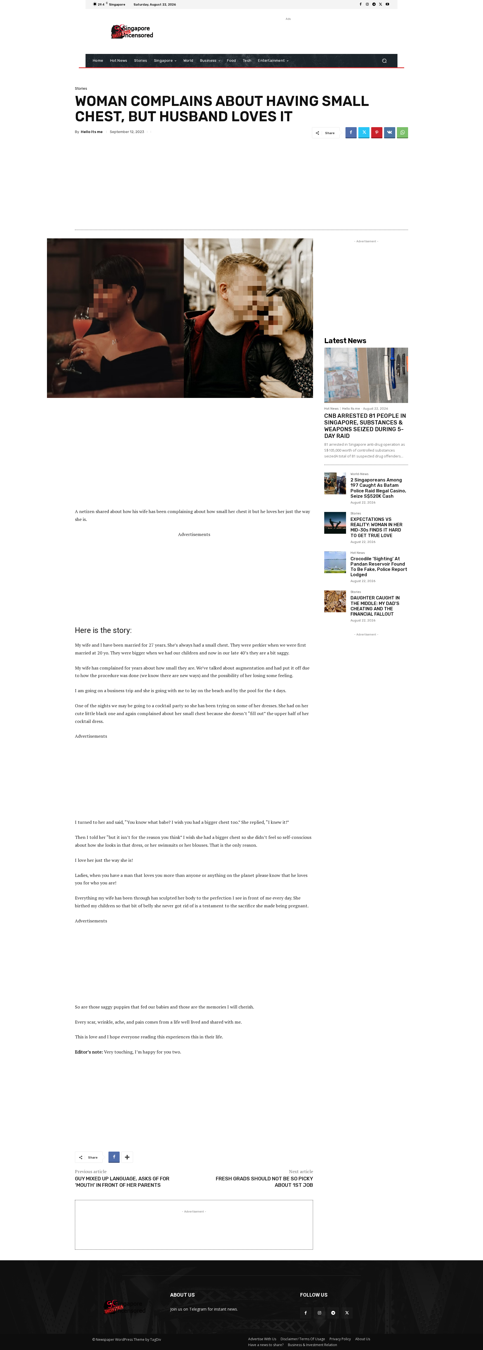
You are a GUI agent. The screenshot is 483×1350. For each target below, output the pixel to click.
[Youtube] (387, 4)
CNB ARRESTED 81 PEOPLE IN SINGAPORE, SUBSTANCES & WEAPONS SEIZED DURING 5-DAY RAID (365, 425)
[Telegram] (374, 4)
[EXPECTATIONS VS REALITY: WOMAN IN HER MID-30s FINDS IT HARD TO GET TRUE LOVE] (335, 523)
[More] (127, 1157)
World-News (359, 474)
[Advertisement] (287, 34)
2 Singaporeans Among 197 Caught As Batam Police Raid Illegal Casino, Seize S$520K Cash (378, 488)
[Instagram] (367, 4)
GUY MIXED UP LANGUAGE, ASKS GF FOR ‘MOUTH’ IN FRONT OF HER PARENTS (122, 1182)
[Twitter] (380, 4)
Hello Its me (92, 132)
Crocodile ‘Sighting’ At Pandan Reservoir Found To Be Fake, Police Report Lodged (379, 567)
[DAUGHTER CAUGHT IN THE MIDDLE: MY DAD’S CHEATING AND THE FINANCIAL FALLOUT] (335, 601)
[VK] (389, 132)
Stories (81, 88)
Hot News (331, 408)
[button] (384, 60)
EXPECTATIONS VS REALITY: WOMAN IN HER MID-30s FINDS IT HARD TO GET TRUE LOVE (376, 527)
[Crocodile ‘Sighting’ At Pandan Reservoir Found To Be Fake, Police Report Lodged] (335, 562)
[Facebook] (360, 4)
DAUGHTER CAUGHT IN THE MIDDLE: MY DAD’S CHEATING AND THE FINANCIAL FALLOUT (375, 606)
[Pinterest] (376, 132)
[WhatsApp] (402, 132)
